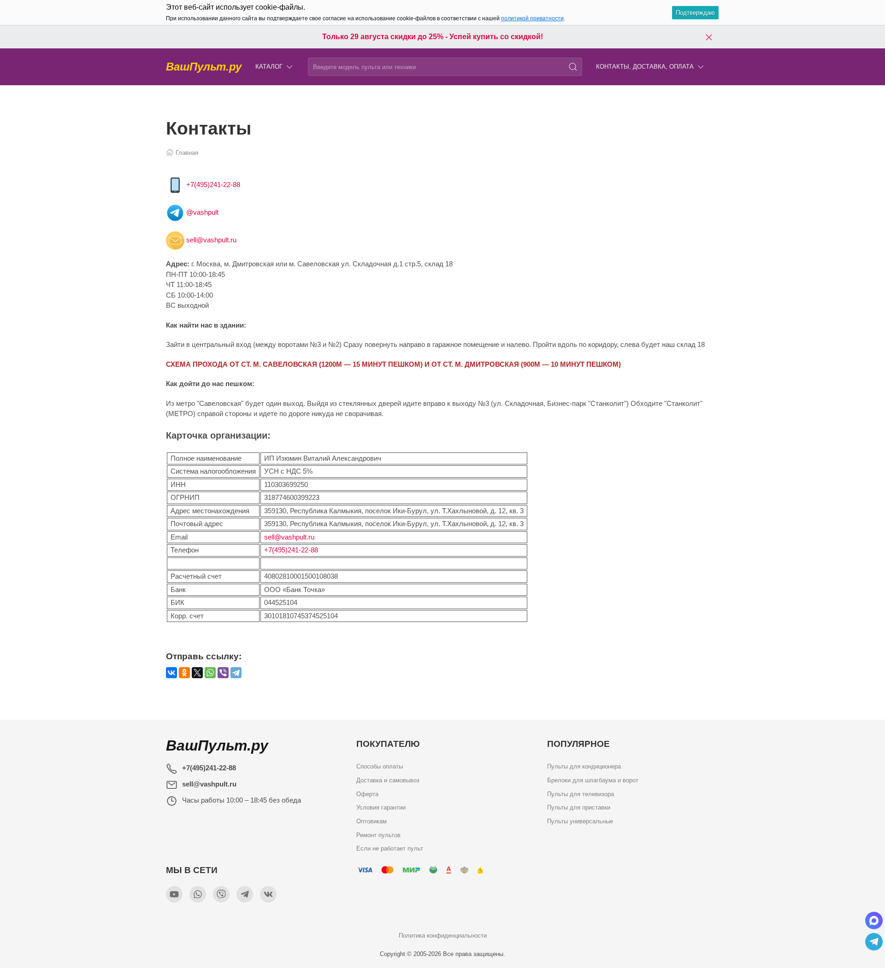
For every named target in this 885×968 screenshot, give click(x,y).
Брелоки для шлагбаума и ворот (592, 779)
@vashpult (202, 212)
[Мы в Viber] (221, 894)
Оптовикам (371, 820)
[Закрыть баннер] (709, 36)
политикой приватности (532, 18)
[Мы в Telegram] (244, 894)
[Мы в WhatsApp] (197, 894)
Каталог (269, 66)
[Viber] (223, 672)
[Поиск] (573, 67)
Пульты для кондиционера (584, 766)
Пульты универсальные (580, 820)
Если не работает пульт (389, 848)
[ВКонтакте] (171, 672)
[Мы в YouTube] (174, 894)
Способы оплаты (379, 766)
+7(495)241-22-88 (213, 184)
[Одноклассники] (184, 672)
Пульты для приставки (578, 807)
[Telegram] (236, 672)
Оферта (367, 793)
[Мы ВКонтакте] (268, 894)
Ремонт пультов (378, 834)
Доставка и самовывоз (387, 779)
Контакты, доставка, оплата (645, 66)
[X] (197, 672)
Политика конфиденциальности (443, 935)
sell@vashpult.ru (211, 240)
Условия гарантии (381, 807)
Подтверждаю (695, 12)
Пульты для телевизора (580, 793)
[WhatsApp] (210, 672)
